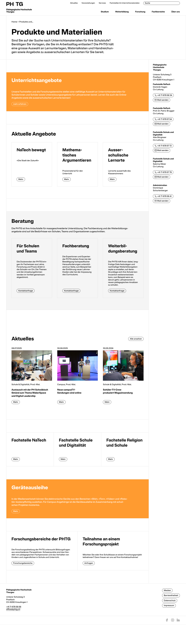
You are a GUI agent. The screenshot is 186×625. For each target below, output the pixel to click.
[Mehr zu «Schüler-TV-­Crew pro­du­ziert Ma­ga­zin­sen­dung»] (123, 377)
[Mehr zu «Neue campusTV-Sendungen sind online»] (77, 377)
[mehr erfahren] (77, 91)
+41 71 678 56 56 (13, 606)
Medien (167, 590)
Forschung (140, 11)
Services (102, 3)
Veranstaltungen (88, 3)
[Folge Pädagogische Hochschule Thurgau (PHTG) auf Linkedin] (178, 621)
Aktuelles (74, 3)
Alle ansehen (136, 339)
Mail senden (162, 100)
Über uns (175, 11)
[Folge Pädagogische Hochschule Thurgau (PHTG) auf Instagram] (172, 621)
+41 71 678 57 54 (164, 119)
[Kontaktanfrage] (32, 268)
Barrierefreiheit (171, 595)
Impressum (169, 605)
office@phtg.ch (13, 609)
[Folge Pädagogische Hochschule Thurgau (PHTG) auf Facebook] (166, 621)
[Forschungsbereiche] (41, 550)
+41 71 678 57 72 (164, 145)
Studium (105, 11)
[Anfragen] (113, 550)
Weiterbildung (122, 11)
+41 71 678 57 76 (164, 172)
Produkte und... (26, 22)
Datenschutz (170, 600)
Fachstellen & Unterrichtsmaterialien (125, 3)
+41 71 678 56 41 (164, 196)
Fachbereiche (158, 11)
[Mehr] (32, 164)
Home (14, 22)
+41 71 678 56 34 (164, 95)
